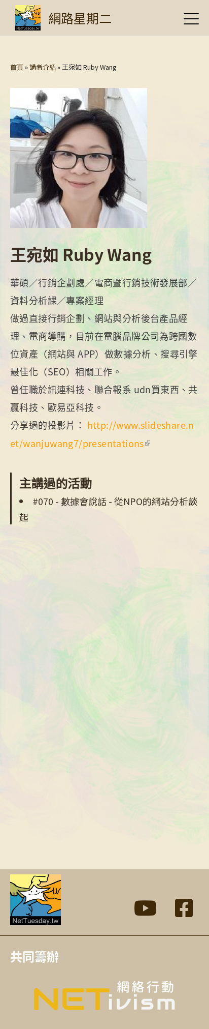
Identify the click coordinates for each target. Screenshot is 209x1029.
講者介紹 (42, 67)
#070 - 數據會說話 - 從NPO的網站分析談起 (108, 508)
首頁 (16, 67)
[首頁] (28, 18)
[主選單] (191, 18)
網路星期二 (80, 18)
